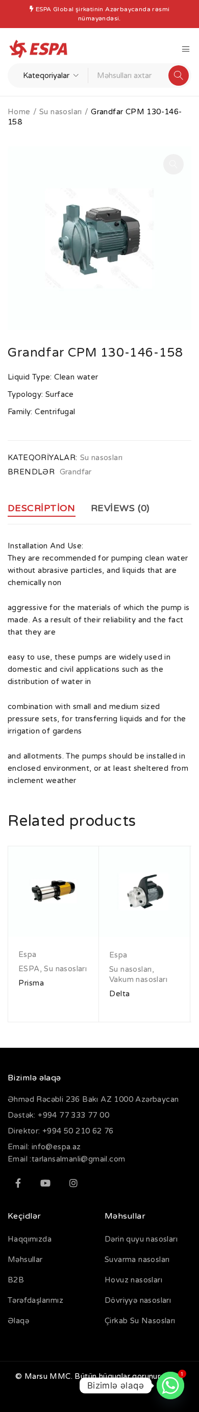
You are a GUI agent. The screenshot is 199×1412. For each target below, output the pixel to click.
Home (19, 111)
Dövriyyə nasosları (138, 1300)
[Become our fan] (18, 1183)
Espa (27, 954)
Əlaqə (18, 1320)
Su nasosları (60, 111)
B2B (16, 1279)
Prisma (31, 983)
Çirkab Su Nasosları (140, 1320)
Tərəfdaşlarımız (35, 1300)
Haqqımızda (30, 1239)
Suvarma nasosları (137, 1259)
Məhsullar (25, 1259)
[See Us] (73, 1183)
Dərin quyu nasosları (141, 1239)
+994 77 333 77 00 (73, 1115)
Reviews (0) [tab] (120, 508)
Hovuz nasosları (133, 1279)
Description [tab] (42, 508)
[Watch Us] (45, 1183)
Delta (119, 993)
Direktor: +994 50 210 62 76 (61, 1131)
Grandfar (76, 471)
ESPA (29, 968)
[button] (173, 164)
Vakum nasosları (138, 979)
